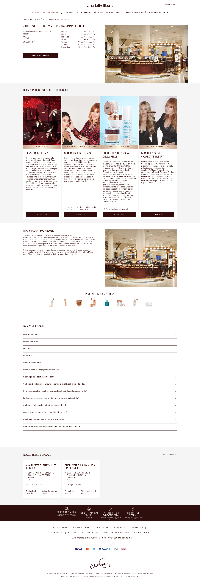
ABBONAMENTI (57, 533)
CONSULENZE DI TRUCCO (77, 152)
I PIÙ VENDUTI (98, 12)
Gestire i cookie (148, 573)
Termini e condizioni (123, 573)
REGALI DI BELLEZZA (37, 152)
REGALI (118, 12)
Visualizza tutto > (170, 455)
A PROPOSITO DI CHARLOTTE (85, 538)
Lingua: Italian (169, 5)
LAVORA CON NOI (141, 533)
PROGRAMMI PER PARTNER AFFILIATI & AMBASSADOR (120, 528)
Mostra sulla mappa (41, 56)
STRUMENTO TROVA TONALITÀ (135, 12)
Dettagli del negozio (31, 492)
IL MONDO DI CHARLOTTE (158, 12)
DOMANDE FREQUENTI (120, 533)
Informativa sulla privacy (92, 573)
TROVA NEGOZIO (59, 528)
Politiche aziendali (136, 573)
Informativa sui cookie (109, 573)
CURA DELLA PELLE (83, 12)
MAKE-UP (69, 12)
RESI (105, 533)
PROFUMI (109, 12)
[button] (100, 334)
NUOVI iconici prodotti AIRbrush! (45, 12)
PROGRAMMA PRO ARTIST (82, 528)
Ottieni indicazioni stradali (49, 492)
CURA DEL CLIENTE (75, 533)
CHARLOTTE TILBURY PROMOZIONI (117, 538)
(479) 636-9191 (30, 42)
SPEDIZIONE (93, 533)
